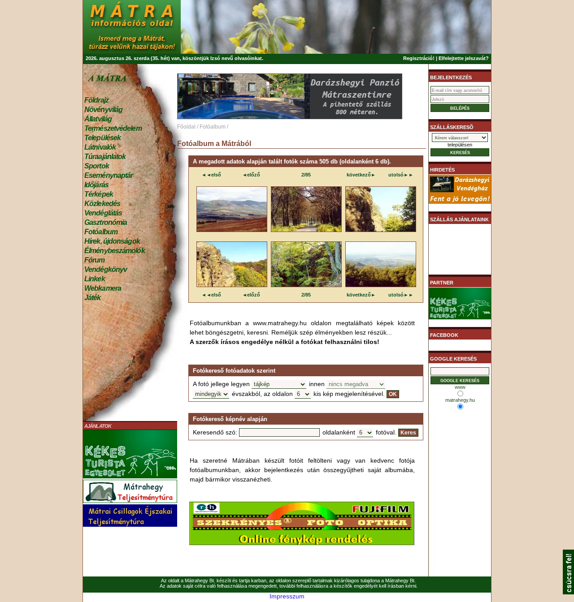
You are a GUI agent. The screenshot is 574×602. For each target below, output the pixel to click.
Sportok (96, 166)
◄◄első (211, 174)
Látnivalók (100, 147)
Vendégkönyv (105, 269)
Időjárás (96, 185)
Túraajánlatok (105, 156)
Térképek (98, 194)
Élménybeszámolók (114, 250)
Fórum (94, 260)
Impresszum (287, 596)
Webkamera (102, 288)
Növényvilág (103, 109)
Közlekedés (102, 203)
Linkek (94, 279)
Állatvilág (98, 119)
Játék (92, 297)
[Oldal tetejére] (568, 592)
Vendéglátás (103, 213)
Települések (102, 138)
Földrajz (96, 100)
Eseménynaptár (108, 175)
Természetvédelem (113, 128)
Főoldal (186, 127)
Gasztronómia (105, 222)
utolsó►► (400, 174)
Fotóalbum (100, 232)
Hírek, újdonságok (112, 241)
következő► (361, 174)
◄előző (251, 174)
